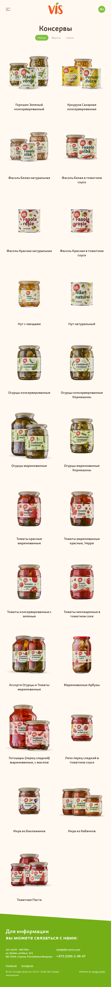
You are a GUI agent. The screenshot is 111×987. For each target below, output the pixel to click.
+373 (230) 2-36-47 (71, 956)
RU (102, 9)
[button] (8, 9)
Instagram (27, 965)
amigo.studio (98, 971)
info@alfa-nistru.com (68, 949)
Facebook (11, 965)
